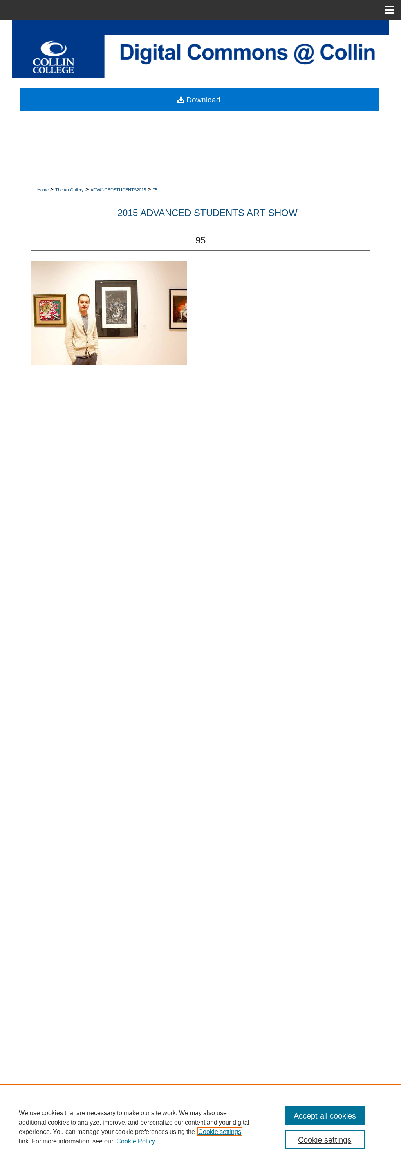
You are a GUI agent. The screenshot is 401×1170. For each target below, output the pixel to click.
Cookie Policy (135, 1141)
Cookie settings (219, 1131)
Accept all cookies (325, 1116)
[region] (200, 1127)
